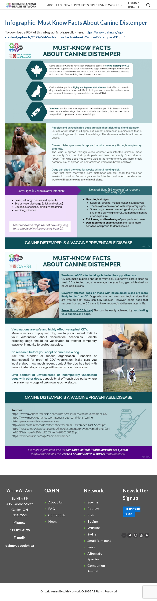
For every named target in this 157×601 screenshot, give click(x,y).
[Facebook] (124, 535)
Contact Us (57, 515)
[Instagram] (135, 535)
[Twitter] (130, 535)
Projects (81, 5)
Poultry (93, 508)
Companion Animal (96, 568)
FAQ (51, 508)
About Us (55, 502)
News (68, 5)
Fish (90, 515)
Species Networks (104, 5)
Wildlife (93, 528)
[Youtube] (141, 535)
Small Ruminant (99, 540)
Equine (92, 521)
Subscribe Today (131, 512)
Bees (91, 547)
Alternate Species (94, 556)
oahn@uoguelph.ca (19, 545)
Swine (91, 534)
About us (54, 5)
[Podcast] (147, 535)
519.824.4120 (20, 530)
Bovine (92, 502)
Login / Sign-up (133, 5)
